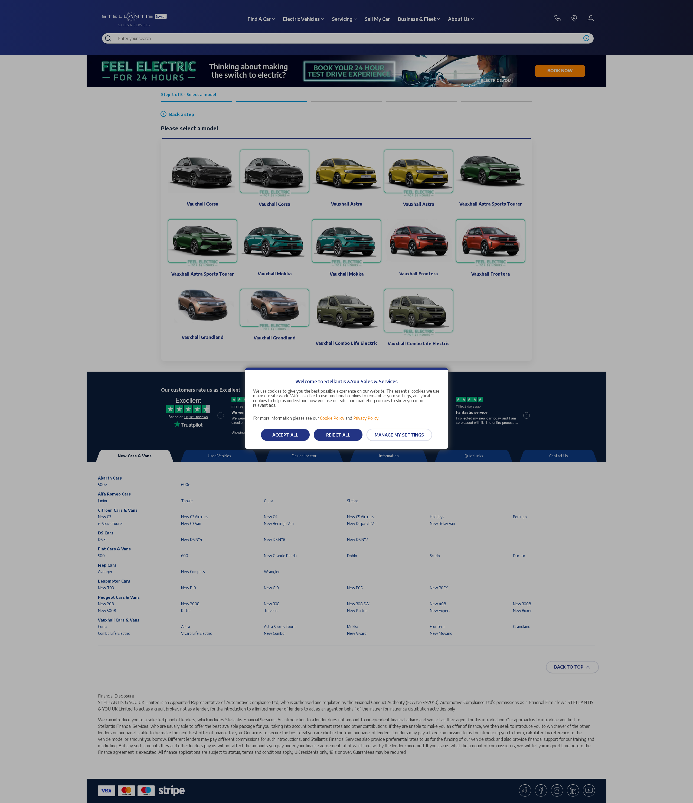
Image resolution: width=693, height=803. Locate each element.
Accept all (285, 435)
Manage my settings (399, 435)
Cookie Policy (332, 418)
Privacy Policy (365, 418)
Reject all (338, 435)
